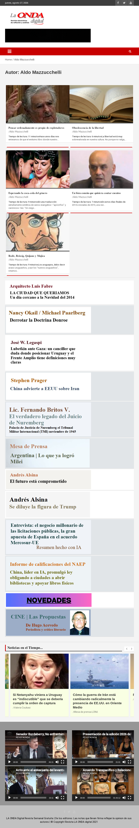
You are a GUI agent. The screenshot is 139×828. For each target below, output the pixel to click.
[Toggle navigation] (9, 51)
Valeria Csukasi (22, 707)
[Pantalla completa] (62, 762)
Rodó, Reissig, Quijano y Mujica (26, 256)
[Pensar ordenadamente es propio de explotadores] (38, 104)
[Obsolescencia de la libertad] (101, 104)
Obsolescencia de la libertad (88, 128)
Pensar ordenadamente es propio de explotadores (36, 128)
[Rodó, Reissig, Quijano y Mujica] (38, 232)
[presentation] (126, 648)
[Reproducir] (9, 762)
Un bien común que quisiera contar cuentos (96, 193)
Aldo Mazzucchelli (18, 132)
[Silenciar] (57, 762)
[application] (36, 747)
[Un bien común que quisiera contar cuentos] (101, 169)
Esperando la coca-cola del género (27, 193)
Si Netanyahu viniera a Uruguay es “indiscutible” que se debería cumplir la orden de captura (38, 699)
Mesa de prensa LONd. (86, 712)
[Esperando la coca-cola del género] (38, 169)
